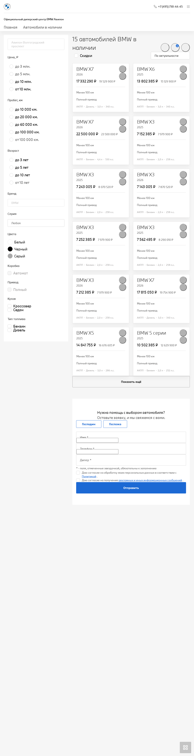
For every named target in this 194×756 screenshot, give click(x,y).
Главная (10, 27)
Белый (19, 242)
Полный (20, 289)
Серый (19, 256)
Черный (20, 249)
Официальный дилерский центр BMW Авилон (34, 19)
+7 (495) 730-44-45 (170, 6)
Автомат (20, 273)
